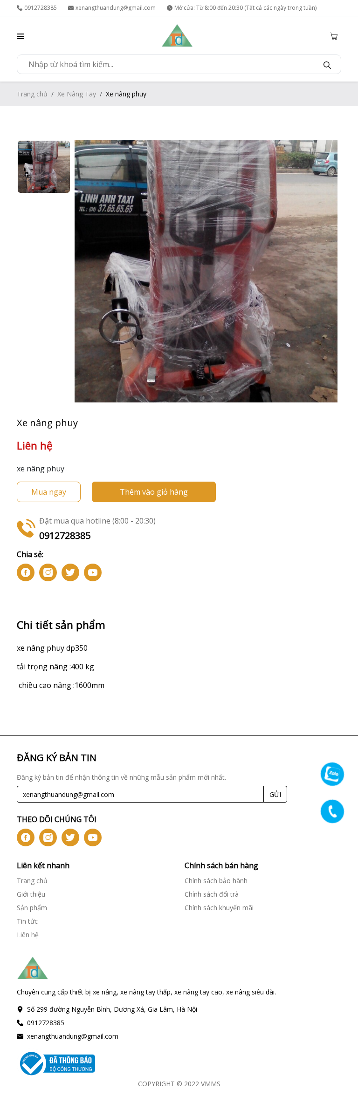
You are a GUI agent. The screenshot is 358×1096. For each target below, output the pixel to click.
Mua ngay (48, 492)
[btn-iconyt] (93, 572)
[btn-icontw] (70, 572)
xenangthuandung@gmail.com (116, 8)
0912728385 (40, 8)
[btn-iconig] (48, 572)
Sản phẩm (32, 907)
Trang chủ (32, 93)
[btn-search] (327, 64)
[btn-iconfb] (25, 572)
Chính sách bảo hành (216, 880)
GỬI (275, 794)
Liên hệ (28, 934)
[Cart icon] (335, 35)
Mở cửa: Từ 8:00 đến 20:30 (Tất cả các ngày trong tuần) (245, 8)
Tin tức (27, 921)
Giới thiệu (31, 894)
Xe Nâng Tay (76, 93)
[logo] (177, 35)
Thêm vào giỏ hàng (154, 492)
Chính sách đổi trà (212, 894)
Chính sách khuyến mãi (219, 907)
